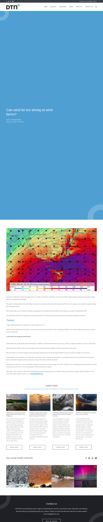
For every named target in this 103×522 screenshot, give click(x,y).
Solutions (62, 6)
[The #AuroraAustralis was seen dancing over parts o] (85, 476)
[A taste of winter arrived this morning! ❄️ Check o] (17, 476)
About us (79, 6)
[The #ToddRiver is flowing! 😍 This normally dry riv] (63, 476)
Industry (53, 6)
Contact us (89, 6)
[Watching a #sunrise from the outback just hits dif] (40, 476)
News (71, 6)
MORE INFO (14, 447)
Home (45, 6)
